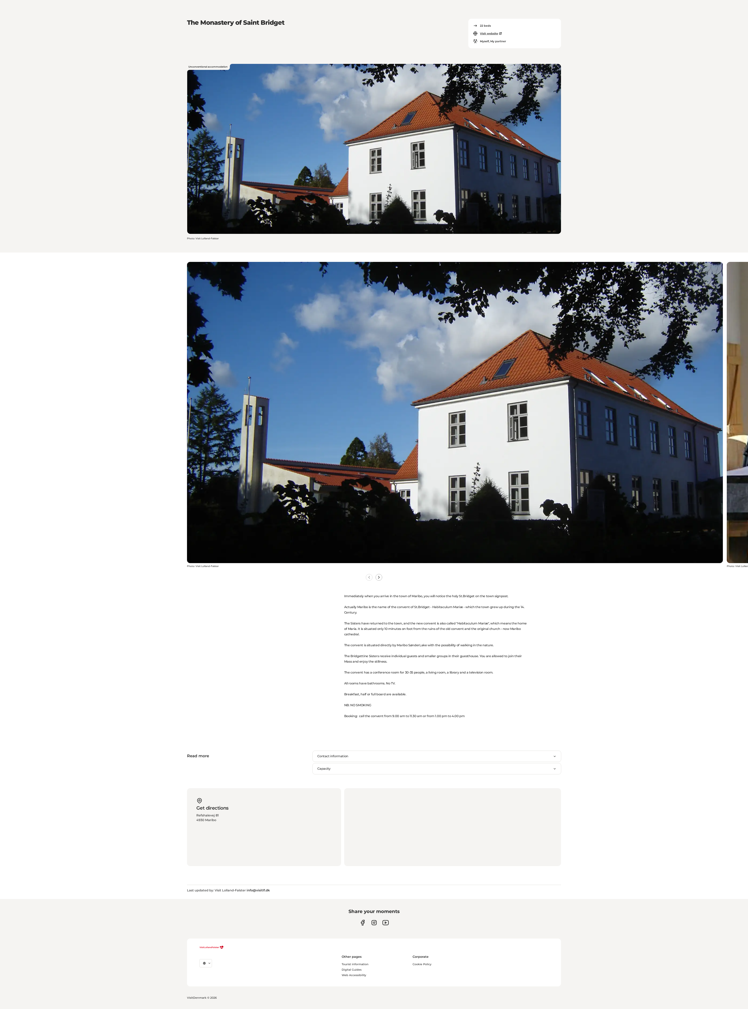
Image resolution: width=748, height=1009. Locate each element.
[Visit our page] (362, 922)
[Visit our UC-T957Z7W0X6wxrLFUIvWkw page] (385, 922)
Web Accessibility (354, 975)
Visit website (489, 33)
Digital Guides (352, 969)
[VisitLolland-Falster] (211, 947)
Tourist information (355, 964)
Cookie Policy (422, 964)
